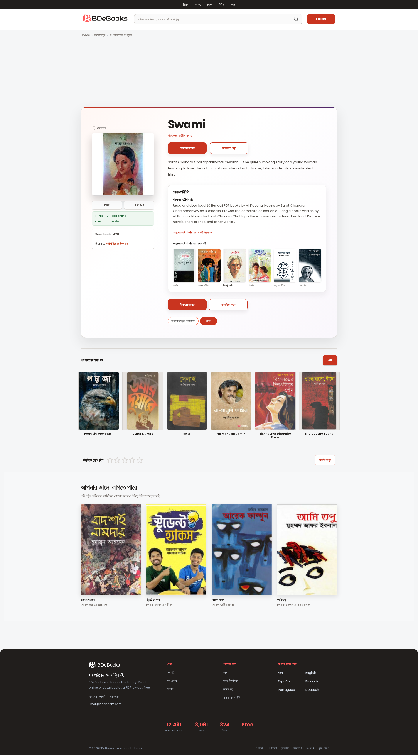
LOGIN (321, 19)
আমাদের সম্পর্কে (96, 697)
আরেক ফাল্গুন (218, 599)
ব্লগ (233, 5)
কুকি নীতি (285, 748)
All (330, 360)
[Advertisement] (209, 72)
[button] (99, 128)
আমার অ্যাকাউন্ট (231, 697)
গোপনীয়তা (272, 748)
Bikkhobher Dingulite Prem (275, 435)
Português (286, 689)
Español (284, 681)
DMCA (310, 748)
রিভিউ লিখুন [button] (325, 460)
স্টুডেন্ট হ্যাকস (153, 599)
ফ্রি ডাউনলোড (187, 148)
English (310, 672)
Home (85, 35)
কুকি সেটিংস (324, 748)
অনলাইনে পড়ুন (229, 148)
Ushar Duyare (143, 434)
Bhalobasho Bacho (319, 434)
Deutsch (312, 689)
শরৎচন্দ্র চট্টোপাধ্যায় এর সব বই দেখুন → (192, 232)
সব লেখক (172, 681)
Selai (187, 434)
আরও (208, 321)
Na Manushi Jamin (231, 434)
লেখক (209, 5)
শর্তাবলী (259, 748)
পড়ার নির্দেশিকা (230, 681)
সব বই (198, 5)
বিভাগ (185, 5)
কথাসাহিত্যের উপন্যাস (121, 35)
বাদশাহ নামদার (88, 599)
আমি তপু (281, 599)
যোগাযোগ (114, 697)
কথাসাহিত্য (99, 35)
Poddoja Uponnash (98, 434)
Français (312, 681)
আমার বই (228, 689)
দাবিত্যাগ (297, 748)
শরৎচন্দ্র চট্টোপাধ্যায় (180, 135)
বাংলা (280, 672)
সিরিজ (221, 5)
